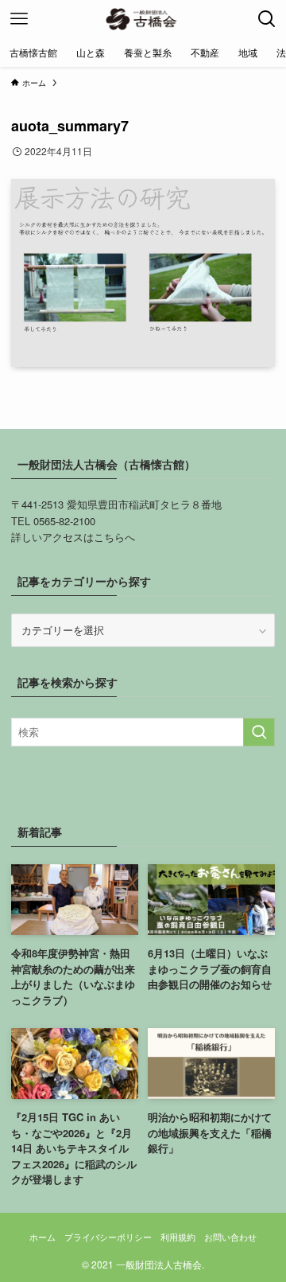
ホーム (42, 1237)
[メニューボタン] (19, 19)
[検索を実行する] (259, 732)
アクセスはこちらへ (88, 536)
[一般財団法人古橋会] (143, 19)
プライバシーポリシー (108, 1237)
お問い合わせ (230, 1237)
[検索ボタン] (267, 19)
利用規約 (177, 1237)
